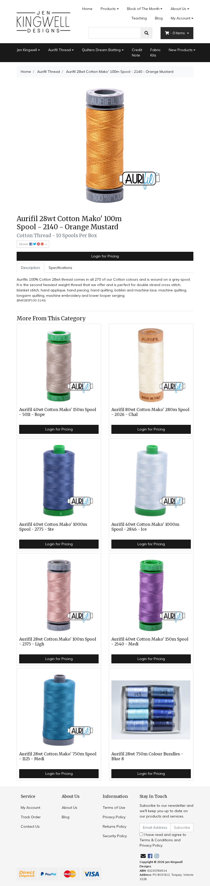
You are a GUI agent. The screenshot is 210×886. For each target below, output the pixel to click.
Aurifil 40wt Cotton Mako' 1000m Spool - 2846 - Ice (145, 527)
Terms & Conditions (156, 840)
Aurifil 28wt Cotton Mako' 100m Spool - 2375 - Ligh (57, 641)
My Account (180, 18)
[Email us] (143, 856)
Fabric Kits (155, 53)
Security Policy (115, 836)
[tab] (30, 268)
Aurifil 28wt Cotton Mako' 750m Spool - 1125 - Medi (57, 756)
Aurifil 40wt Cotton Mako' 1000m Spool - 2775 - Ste (53, 527)
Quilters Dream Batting (101, 50)
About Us (178, 8)
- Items (178, 33)
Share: (24, 244)
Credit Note (137, 53)
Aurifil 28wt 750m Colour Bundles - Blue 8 (147, 756)
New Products (181, 50)
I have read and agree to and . (163, 840)
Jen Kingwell (27, 50)
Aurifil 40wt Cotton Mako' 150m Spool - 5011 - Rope (57, 412)
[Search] (146, 33)
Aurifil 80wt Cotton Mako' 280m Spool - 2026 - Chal (150, 412)
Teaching (139, 18)
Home (87, 8)
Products (108, 8)
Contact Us (30, 826)
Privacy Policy (114, 817)
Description (30, 267)
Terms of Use (114, 807)
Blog (159, 18)
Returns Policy (114, 826)
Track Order (31, 817)
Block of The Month (143, 8)
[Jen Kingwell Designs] (43, 21)
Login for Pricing (105, 256)
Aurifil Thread (59, 50)
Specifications (60, 267)
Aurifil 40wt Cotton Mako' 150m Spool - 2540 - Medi (149, 641)
